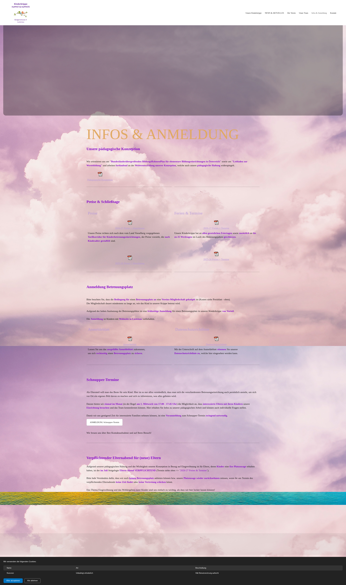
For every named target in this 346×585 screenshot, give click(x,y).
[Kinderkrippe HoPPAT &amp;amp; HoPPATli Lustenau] (20, 13)
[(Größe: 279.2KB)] (130, 224)
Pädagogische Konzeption (100, 179)
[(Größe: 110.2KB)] (216, 224)
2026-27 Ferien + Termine (216, 228)
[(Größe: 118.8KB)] (216, 255)
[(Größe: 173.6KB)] (216, 340)
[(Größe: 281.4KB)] (130, 259)
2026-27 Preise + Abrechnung (129, 228)
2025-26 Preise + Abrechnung (129, 263)
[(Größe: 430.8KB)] (100, 175)
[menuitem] (253, 13)
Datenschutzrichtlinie (216, 344)
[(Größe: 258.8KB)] (130, 340)
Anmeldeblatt (129, 344)
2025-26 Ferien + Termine (216, 259)
